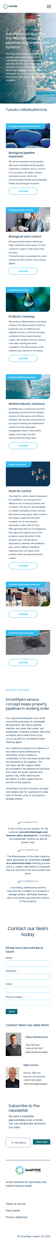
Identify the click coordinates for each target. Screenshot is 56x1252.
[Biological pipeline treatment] (28, 135)
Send (12, 1011)
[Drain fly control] (28, 474)
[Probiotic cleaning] (28, 299)
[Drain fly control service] (28, 642)
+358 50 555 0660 (32, 1080)
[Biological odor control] (28, 219)
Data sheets (13, 1210)
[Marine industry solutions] (28, 386)
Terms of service (16, 1203)
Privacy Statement (16, 1217)
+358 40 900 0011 (34, 1048)
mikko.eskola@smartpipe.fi (36, 1084)
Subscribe (41, 1142)
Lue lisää (23, 191)
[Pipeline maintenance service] (28, 594)
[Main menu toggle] (49, 6)
